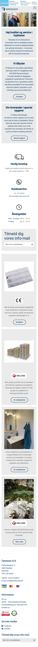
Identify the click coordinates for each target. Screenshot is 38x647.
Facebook (7, 626)
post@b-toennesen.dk (21, 196)
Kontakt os (6, 607)
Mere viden (19, 542)
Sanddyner (19, 322)
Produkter (19, 97)
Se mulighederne (19, 400)
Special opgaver (19, 138)
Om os (4, 599)
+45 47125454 (13, 578)
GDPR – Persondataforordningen (14, 602)
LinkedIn (6, 629)
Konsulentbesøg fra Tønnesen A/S (14, 605)
